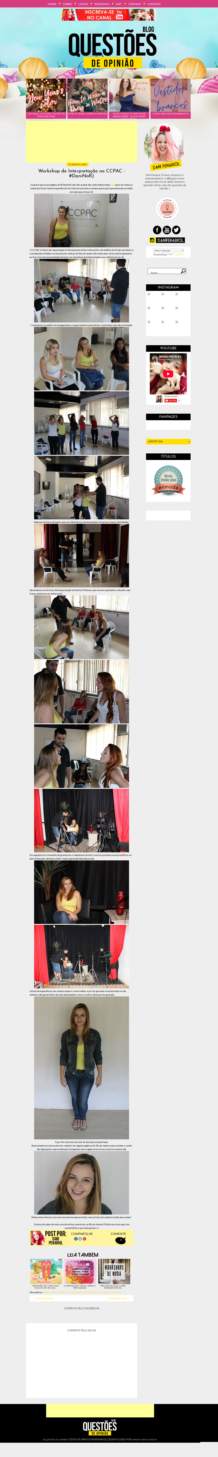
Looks (83, 4)
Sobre (67, 4)
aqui (112, 184)
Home (52, 4)
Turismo (134, 4)
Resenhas (101, 4)
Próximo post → (120, 1298)
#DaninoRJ (49, 1292)
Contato (154, 4)
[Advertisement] (81, 142)
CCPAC (61, 1292)
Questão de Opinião (56, 1439)
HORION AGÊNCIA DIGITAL (144, 1439)
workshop (116, 1292)
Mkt (119, 4)
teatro (105, 1292)
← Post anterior (43, 1298)
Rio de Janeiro (91, 1292)
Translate (178, 254)
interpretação (74, 1292)
